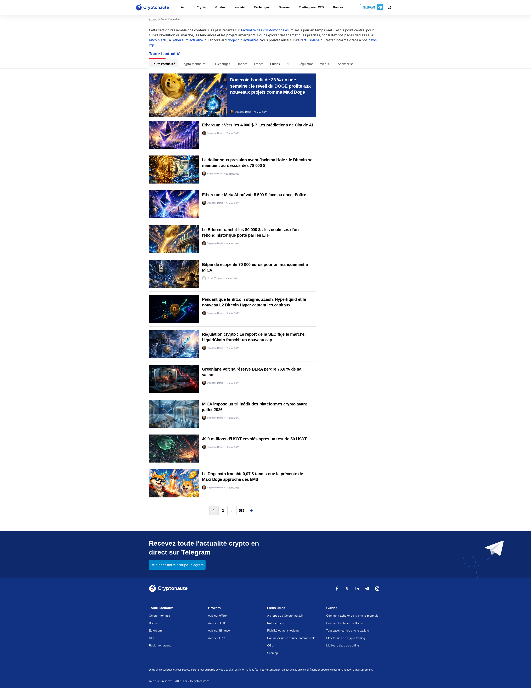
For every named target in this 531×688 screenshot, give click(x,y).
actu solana (311, 40)
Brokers (284, 7)
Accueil (153, 19)
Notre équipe (275, 623)
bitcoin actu (158, 40)
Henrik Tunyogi (214, 278)
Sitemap (272, 653)
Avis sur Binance (219, 630)
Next (251, 510)
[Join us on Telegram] (372, 7)
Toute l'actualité (163, 64)
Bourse (338, 7)
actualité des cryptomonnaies (265, 30)
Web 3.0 (325, 64)
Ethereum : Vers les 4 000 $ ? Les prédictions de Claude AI (257, 125)
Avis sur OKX (216, 638)
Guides (220, 7)
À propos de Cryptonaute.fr (285, 615)
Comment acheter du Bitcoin (345, 623)
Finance (242, 64)
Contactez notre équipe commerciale (291, 638)
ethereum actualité (188, 40)
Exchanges (262, 7)
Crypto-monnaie (159, 615)
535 (242, 510)
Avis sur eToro (217, 615)
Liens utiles (276, 608)
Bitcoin (153, 623)
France (258, 64)
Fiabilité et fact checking (283, 630)
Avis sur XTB (216, 623)
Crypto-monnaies (194, 64)
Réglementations (160, 645)
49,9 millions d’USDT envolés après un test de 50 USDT (254, 439)
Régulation (306, 64)
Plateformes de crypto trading (345, 638)
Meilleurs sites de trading (342, 645)
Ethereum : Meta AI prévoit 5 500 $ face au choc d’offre (254, 194)
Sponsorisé (345, 64)
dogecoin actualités (243, 40)
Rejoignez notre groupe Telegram (177, 565)
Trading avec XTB (311, 7)
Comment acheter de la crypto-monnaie (352, 615)
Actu (184, 7)
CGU (270, 645)
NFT (289, 64)
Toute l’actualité (161, 608)
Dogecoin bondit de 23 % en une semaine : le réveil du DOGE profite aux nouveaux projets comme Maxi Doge (270, 86)
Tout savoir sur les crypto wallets (347, 630)
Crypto (201, 7)
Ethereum (155, 630)
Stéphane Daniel (243, 112)
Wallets (240, 7)
